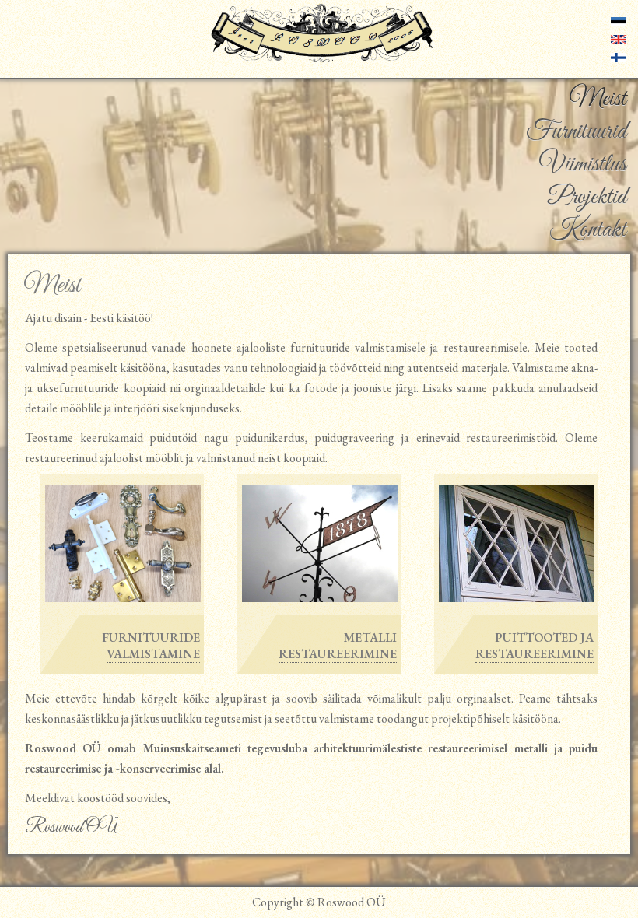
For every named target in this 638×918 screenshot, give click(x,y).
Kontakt (587, 230)
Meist (597, 99)
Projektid (587, 197)
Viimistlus (582, 164)
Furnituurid (576, 132)
